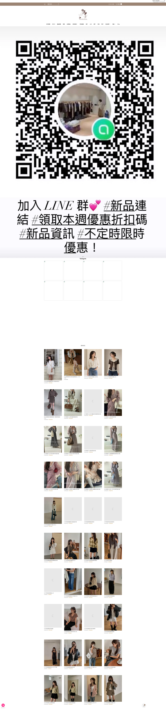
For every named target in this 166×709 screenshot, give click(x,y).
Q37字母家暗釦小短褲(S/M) (109, 702)
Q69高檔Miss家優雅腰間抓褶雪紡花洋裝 (112, 453)
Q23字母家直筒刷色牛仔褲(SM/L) (71, 596)
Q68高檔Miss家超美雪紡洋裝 (90, 450)
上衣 (91, 24)
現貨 (64, 24)
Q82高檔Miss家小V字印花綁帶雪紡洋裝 (112, 489)
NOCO (53, 24)
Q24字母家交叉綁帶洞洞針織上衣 (90, 596)
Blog (118, 24)
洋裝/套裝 (82, 24)
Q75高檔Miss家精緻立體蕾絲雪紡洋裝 (71, 489)
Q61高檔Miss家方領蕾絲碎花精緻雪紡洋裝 (92, 413)
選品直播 (59, 24)
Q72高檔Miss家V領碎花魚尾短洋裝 (51, 489)
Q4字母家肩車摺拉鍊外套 (89, 521)
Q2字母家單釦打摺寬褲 (48, 628)
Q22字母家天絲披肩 (108, 560)
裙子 (87, 24)
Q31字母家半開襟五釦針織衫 (69, 702)
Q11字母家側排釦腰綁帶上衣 (69, 560)
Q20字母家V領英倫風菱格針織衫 (90, 560)
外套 (98, 24)
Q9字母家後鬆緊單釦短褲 (109, 631)
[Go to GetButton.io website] (3, 707)
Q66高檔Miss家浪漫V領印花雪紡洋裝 (71, 453)
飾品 (114, 24)
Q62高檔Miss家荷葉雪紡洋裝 (110, 416)
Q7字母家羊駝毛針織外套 (109, 521)
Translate (163, 1)
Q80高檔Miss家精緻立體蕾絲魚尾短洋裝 (92, 489)
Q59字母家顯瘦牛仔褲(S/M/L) (50, 524)
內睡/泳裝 (75, 24)
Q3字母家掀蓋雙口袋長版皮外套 (70, 521)
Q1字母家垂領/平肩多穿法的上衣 (70, 631)
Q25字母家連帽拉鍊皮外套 (69, 667)
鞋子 (102, 24)
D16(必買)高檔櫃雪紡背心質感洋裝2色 (51, 381)
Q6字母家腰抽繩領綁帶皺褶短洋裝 (51, 560)
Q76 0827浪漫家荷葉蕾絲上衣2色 (91, 376)
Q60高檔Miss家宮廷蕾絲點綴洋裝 (71, 416)
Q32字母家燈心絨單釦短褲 (49, 702)
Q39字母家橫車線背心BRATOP (90, 702)
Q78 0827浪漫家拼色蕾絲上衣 (110, 376)
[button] (82, 256)
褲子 (95, 24)
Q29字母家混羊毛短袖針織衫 (110, 667)
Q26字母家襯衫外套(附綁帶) (89, 628)
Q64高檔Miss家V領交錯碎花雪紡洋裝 (51, 453)
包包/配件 (107, 24)
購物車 (119, 4)
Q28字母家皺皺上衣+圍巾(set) (90, 667)
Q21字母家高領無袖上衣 (49, 593)
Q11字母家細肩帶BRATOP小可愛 (50, 667)
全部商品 (68, 24)
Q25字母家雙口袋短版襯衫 (109, 596)
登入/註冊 (112, 4)
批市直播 (48, 24)
